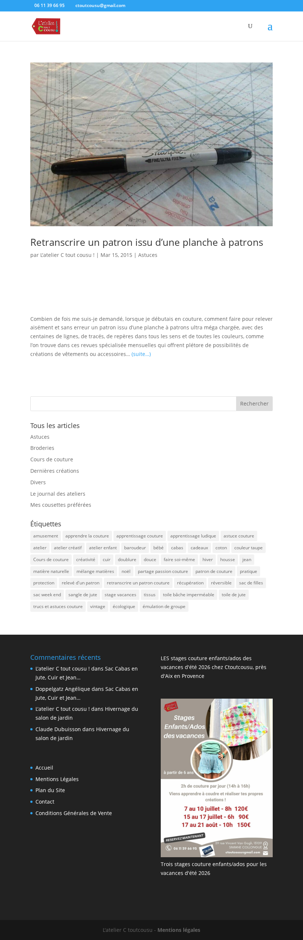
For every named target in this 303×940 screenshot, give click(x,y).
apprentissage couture (139, 536)
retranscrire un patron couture (138, 583)
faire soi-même (179, 559)
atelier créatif (68, 547)
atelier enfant (103, 547)
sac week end (47, 594)
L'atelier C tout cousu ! (67, 254)
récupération (190, 583)
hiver (207, 559)
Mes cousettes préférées (60, 504)
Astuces (147, 254)
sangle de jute (82, 594)
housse (227, 559)
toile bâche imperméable (188, 594)
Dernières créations (54, 470)
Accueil (44, 767)
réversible (221, 583)
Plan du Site (50, 790)
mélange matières (95, 571)
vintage (97, 606)
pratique (248, 571)
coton (221, 547)
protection (43, 583)
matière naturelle (51, 571)
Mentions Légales (57, 779)
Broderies (42, 447)
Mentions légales (178, 929)
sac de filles (251, 583)
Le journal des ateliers (57, 493)
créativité (85, 559)
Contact (44, 801)
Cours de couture (51, 459)
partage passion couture (163, 571)
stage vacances (120, 594)
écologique (124, 606)
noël (126, 571)
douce (150, 559)
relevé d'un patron (80, 583)
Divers (38, 482)
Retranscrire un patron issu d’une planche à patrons (146, 242)
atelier (40, 547)
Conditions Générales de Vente (73, 813)
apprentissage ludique (193, 536)
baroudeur (135, 547)
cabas (177, 547)
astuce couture (239, 536)
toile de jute (234, 594)
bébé (158, 547)
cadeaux (199, 547)
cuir (106, 559)
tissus (150, 594)
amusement (45, 536)
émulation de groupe (164, 606)
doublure (127, 559)
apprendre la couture (87, 536)
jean (246, 559)
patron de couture (213, 571)
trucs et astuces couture (58, 606)
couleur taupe (248, 547)
